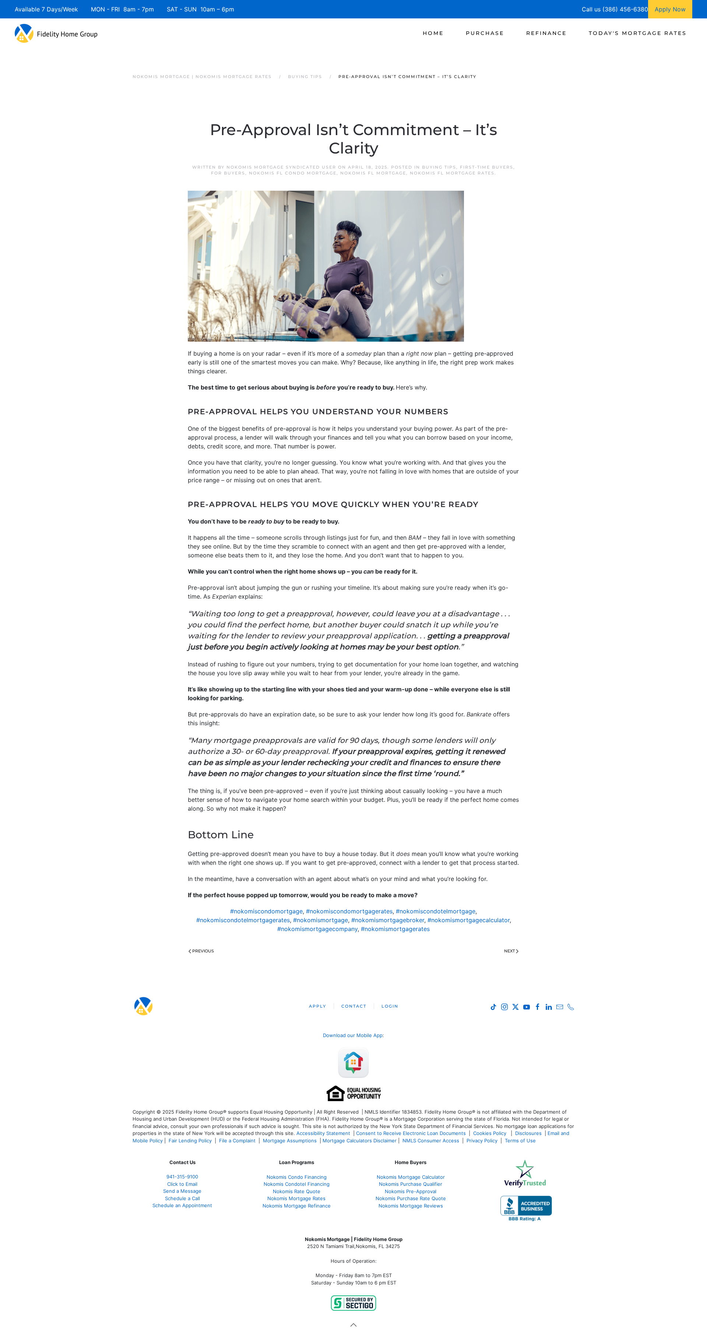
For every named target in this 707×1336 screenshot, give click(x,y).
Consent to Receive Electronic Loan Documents (411, 1133)
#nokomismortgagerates (395, 929)
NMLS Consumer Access (430, 1140)
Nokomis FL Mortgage (373, 173)
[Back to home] (56, 33)
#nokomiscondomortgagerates (349, 911)
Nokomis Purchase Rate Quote (411, 1198)
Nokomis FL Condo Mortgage (293, 173)
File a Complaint (238, 1140)
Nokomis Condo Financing (297, 1177)
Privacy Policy (482, 1140)
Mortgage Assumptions (290, 1140)
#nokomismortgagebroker (387, 920)
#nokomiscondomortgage (266, 911)
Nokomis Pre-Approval (410, 1191)
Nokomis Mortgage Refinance (297, 1206)
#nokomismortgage (320, 920)
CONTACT (353, 1006)
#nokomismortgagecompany (317, 929)
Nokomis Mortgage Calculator (411, 1177)
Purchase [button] (485, 33)
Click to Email (182, 1184)
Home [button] (433, 33)
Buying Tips (439, 167)
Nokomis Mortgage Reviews (411, 1206)
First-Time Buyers (486, 167)
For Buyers (228, 173)
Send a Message (182, 1191)
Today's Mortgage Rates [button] (638, 33)
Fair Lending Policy (190, 1140)
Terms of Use (521, 1140)
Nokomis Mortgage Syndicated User (281, 167)
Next (509, 950)
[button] (353, 1325)
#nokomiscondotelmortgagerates (243, 920)
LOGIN (389, 1006)
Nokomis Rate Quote (296, 1191)
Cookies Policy (490, 1133)
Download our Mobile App (353, 1035)
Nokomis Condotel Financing (297, 1184)
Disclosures (528, 1133)
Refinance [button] (546, 33)
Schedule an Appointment (182, 1205)
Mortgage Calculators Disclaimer (360, 1140)
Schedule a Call (182, 1198)
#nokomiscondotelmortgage (435, 911)
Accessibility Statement (323, 1133)
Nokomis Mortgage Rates (296, 1198)
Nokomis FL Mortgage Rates (452, 173)
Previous (203, 950)
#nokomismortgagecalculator (469, 920)
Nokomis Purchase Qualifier (410, 1184)
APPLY (317, 1006)
